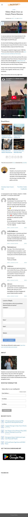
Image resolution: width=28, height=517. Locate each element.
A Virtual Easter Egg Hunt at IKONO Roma (15, 442)
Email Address (5, 393)
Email (4, 326)
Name (4, 320)
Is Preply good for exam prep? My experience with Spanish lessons (14, 421)
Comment (5, 307)
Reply (25, 227)
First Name (4, 398)
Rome (14, 9)
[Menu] (2, 5)
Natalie (20, 18)
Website (5, 333)
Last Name (4, 404)
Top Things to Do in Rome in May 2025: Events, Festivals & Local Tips (16, 431)
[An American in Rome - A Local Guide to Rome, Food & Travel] (14, 4)
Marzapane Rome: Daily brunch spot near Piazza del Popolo (15, 437)
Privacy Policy (14, 515)
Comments (7, 427)
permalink (24, 162)
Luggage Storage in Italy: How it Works (16, 426)
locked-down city (21, 60)
